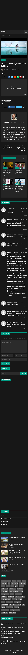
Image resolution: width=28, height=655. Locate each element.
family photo (22, 583)
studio (19, 604)
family (16, 583)
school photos (17, 602)
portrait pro (14, 599)
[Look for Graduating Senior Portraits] (4, 559)
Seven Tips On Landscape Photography (17, 537)
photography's (5, 591)
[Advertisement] (14, 15)
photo (16, 586)
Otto (4, 631)
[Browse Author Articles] (14, 117)
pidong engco (11, 322)
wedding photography (14, 610)
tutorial (3, 607)
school (3, 602)
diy (9, 583)
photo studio (11, 596)
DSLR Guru (4, 32)
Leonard (5, 627)
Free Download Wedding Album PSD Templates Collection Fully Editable (14, 641)
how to (7, 586)
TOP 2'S (9, 208)
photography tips (5, 594)
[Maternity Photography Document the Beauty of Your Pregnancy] (4, 552)
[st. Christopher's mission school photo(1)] (20, 165)
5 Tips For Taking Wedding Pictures (16, 564)
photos (12, 594)
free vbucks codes (8, 623)
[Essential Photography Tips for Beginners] (4, 546)
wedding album (5, 610)
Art (2, 580)
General (5, 516)
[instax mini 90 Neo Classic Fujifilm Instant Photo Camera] (8, 181)
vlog (12, 607)
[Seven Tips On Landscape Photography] (4, 539)
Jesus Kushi (10, 302)
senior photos (5, 604)
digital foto (4, 583)
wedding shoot (7, 100)
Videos (3, 60)
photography (20, 588)
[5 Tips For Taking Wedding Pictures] (4, 566)
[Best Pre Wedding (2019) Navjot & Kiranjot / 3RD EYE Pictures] (20, 181)
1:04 (16, 245)
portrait (22, 596)
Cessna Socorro (11, 243)
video (8, 607)
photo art (22, 586)
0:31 (19, 324)
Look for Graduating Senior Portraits (17, 557)
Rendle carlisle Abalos (13, 234)
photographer (12, 588)
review (20, 599)
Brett (4, 636)
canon (19, 580)
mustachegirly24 (12, 311)
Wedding (17, 607)
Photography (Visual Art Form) (16, 591)
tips (23, 604)
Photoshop (6, 521)
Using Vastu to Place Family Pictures (21, 149)
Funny (3, 586)
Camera (14, 580)
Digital (23, 580)
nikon (12, 586)
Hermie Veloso (11, 252)
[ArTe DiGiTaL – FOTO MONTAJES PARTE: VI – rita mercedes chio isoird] (8, 165)
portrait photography (6, 599)
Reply (25, 215)
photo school (18, 594)
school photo (9, 602)
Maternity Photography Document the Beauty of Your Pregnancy (17, 551)
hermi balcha (11, 219)
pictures (17, 596)
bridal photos (7, 580)
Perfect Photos (7, 518)
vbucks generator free (9, 640)
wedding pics (4, 612)
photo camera (5, 588)
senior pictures (13, 604)
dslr (12, 583)
